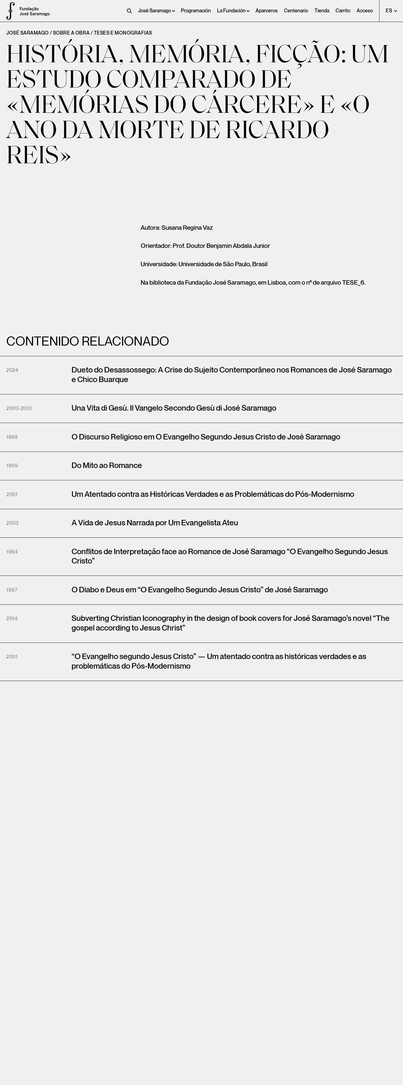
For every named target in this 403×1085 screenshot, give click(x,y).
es (389, 10)
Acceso (365, 10)
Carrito (343, 10)
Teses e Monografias (123, 33)
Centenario (296, 10)
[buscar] (129, 11)
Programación (196, 10)
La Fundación (231, 10)
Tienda (321, 10)
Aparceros (267, 10)
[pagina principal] (8, 11)
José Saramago (154, 10)
